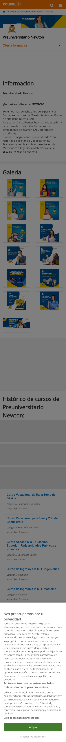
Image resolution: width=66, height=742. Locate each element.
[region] (33, 672)
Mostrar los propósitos (33, 736)
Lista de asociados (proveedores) (22, 717)
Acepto (33, 727)
